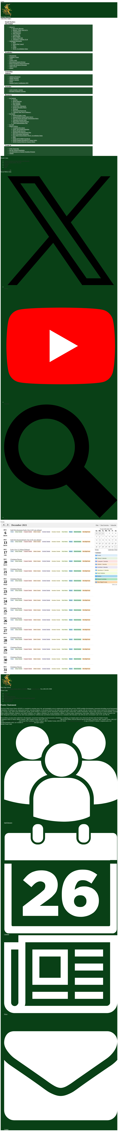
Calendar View (112, 550)
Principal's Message (18, 28)
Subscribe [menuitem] (113, 525)
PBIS (14, 42)
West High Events (102, 582)
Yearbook (15, 109)
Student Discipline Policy (20, 107)
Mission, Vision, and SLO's (20, 30)
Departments (12, 55)
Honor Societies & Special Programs (19, 63)
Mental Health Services (19, 131)
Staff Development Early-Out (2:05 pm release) (26, 530)
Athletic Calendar (14, 80)
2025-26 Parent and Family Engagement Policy (26, 118)
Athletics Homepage (14, 77)
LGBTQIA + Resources (19, 106)
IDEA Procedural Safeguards (21, 134)
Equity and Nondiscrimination (21, 129)
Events (99, 555)
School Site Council (18, 44)
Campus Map (16, 35)
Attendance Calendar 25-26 (20, 39)
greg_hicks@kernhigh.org (11, 721)
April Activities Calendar (16, 90)
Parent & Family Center (19, 115)
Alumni (11, 153)
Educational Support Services (17, 62)
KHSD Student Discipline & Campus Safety (25, 140)
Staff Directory (17, 33)
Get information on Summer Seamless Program (22, 152)
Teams (11, 81)
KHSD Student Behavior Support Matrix (24, 142)
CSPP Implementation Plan (20, 123)
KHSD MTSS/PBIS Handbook (21, 138)
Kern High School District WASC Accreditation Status (28, 135)
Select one (114, 584)
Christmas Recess (16, 559)
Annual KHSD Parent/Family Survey (23, 117)
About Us (12, 27)
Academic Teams (14, 57)
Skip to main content (6, 3)
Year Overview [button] (104, 525)
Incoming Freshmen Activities (17, 91)
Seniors (99, 576)
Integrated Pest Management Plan (22, 132)
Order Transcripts (14, 148)
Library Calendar (102, 558)
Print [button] (97, 525)
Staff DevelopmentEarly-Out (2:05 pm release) (25, 540)
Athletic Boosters (14, 78)
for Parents (12, 114)
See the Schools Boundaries (17, 150)
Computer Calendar (102, 561)
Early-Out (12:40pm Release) (20, 549)
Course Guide (13, 60)
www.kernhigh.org (28, 722)
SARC (14, 47)
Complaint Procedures (19, 128)
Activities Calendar (102, 567)
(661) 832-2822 (36, 689)
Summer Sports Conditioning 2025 (18, 83)
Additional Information (15, 41)
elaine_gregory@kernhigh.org (74, 721)
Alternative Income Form (20, 120)
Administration (17, 31)
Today (97, 550)
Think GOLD (13, 66)
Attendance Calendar (103, 570)
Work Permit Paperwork (19, 110)
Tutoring (15, 100)
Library (11, 68)
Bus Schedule (16, 103)
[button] (8, 23)
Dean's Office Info (18, 38)
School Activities (101, 579)
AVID (11, 59)
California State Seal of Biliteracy (22, 112)
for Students (12, 98)
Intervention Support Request (21, 121)
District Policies (13, 126)
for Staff (11, 124)
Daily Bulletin (16, 104)
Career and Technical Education (18, 65)
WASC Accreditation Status (20, 49)
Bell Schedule (16, 36)
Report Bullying (17, 101)
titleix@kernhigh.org (54, 719)
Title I (14, 45)
